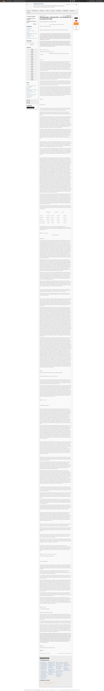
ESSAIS (47, 10)
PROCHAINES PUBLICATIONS (32, 38)
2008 (32, 79)
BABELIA (28, 88)
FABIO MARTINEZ (30, 95)
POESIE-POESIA (29, 28)
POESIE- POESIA (35, 10)
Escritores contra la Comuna (45, 653)
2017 (32, 64)
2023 (32, 54)
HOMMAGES (59, 10)
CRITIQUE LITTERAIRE (30, 30)
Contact (28, 12)
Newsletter (72, 10)
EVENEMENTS (65, 10)
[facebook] (70, 1)
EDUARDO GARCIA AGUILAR (31, 94)
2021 (32, 57)
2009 (32, 78)
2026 (32, 49)
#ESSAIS (42, 650)
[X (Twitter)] (72, 1)
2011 (32, 74)
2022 (32, 56)
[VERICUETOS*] (29, 6)
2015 (32, 67)
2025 (32, 51)
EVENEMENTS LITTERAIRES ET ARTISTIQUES (32, 34)
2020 (32, 59)
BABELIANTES (29, 97)
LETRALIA (28, 93)
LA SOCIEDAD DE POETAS (31, 91)
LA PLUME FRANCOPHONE (31, 85)
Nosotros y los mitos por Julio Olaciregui (64, 653)
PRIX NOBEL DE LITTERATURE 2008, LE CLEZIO (32, 90)
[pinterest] (74, 1)
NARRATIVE (42, 10)
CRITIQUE (52, 10)
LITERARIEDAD (29, 87)
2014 (32, 69)
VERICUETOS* (38, 4)
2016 (32, 66)
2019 (32, 61)
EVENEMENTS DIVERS (30, 35)
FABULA (28, 84)
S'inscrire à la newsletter (44, 658)
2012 (32, 73)
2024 (32, 52)
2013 (32, 71)
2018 (32, 62)
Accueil (28, 10)
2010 (32, 76)
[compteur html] (30, 107)
